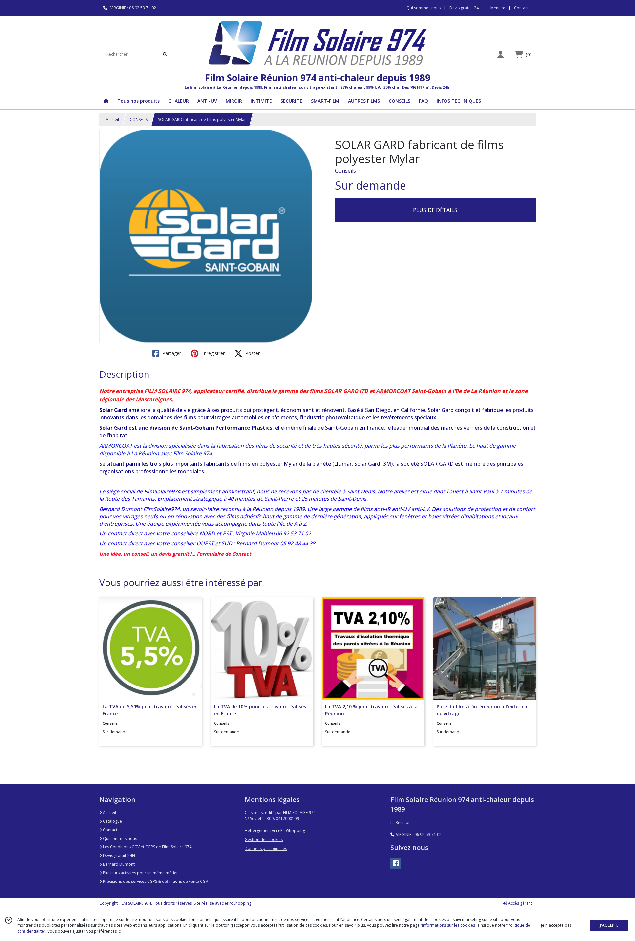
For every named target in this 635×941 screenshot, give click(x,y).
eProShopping (238, 903)
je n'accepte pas (556, 925)
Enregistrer (212, 353)
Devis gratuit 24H (118, 855)
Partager (171, 353)
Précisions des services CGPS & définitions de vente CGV (155, 881)
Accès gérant (519, 903)
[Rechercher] (165, 54)
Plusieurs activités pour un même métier (140, 873)
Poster (252, 353)
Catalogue (112, 821)
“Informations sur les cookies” (448, 925)
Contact (521, 8)
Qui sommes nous (119, 838)
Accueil (112, 119)
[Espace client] (500, 54)
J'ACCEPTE (609, 925)
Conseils (345, 170)
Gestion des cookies (264, 839)
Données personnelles (266, 848)
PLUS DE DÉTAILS (435, 210)
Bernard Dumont (118, 864)
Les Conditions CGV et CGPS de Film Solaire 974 (146, 847)
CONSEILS (139, 119)
